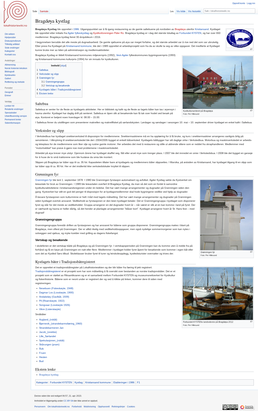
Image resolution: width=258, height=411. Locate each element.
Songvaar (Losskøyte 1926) (54, 305)
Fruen (42, 352)
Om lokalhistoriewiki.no (59, 406)
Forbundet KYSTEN (190, 33)
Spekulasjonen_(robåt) (51, 340)
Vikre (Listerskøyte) (50, 309)
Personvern (39, 406)
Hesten (43, 357)
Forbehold (77, 406)
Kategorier (42, 382)
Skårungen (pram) (49, 344)
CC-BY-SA (68, 401)
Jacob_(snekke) (48, 332)
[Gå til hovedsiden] (15, 14)
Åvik (41, 348)
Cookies (131, 406)
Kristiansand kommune (79, 46)
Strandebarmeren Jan (51, 327)
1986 (76, 29)
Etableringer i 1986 (123, 382)
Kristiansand (202, 29)
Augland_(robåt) (48, 319)
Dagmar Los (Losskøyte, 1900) (56, 292)
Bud (41, 361)
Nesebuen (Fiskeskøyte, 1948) (56, 288)
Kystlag (79, 382)
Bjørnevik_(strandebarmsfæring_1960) (60, 323)
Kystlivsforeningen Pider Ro (108, 33)
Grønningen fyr (43, 180)
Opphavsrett (104, 406)
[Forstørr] (251, 49)
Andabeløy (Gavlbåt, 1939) (54, 296)
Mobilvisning (90, 406)
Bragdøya (180, 29)
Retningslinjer (118, 406)
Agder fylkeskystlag (78, 33)
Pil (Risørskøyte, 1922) (52, 300)
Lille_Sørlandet (47, 336)
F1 (138, 382)
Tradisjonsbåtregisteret (48, 271)
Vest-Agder (122, 55)
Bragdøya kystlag (48, 374)
